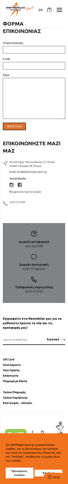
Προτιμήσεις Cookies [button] (19, 473)
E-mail (6, 58)
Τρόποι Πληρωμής (14, 392)
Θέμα (6, 74)
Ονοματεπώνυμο (13, 42)
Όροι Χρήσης (11, 370)
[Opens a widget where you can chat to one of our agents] (53, 477)
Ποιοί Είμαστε (12, 364)
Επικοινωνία (10, 375)
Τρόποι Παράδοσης (15, 397)
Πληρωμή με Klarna (15, 381)
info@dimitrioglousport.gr (32, 171)
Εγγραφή (53, 339)
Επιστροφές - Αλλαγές (17, 402)
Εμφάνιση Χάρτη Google (26, 191)
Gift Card (8, 359)
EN (40, 10)
